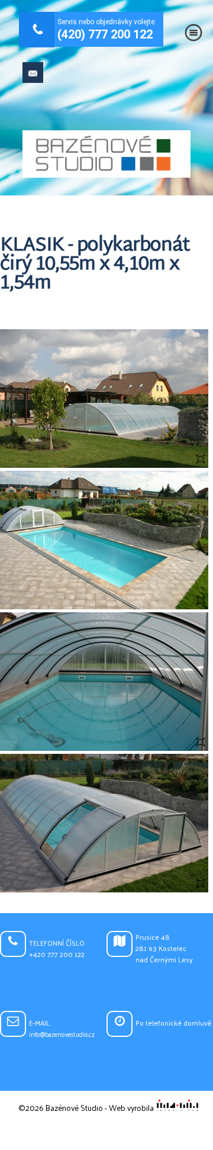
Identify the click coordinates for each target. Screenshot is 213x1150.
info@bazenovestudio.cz (62, 1034)
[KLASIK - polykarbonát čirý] (104, 465)
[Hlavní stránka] (106, 154)
